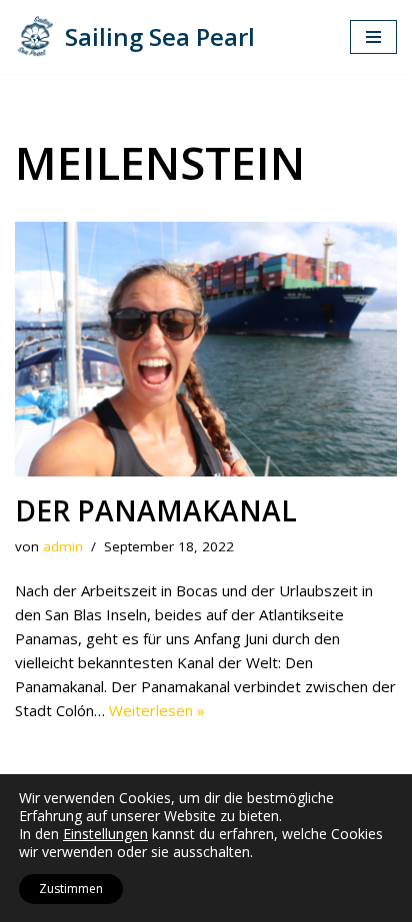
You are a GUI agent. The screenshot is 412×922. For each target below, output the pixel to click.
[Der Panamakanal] (206, 349)
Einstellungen (105, 834)
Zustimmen (71, 888)
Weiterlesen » (157, 710)
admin (63, 546)
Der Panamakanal (156, 510)
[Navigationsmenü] (373, 37)
